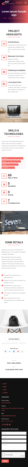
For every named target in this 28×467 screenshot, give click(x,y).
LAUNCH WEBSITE (14, 339)
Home (4, 383)
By (14, 343)
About (4, 386)
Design (7, 343)
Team (4, 389)
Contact (5, 392)
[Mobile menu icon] (25, 3)
